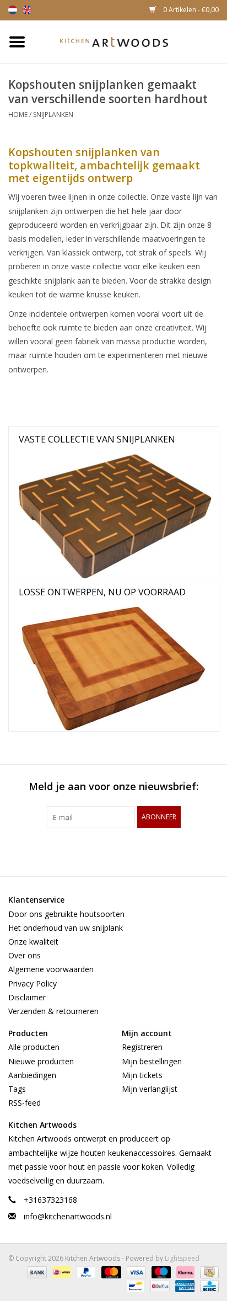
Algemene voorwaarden (51, 969)
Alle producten (34, 1047)
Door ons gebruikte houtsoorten (66, 914)
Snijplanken (53, 114)
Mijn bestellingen (152, 1061)
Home (18, 114)
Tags (17, 1089)
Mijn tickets (142, 1075)
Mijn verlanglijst (149, 1089)
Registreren (142, 1047)
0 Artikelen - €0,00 (190, 9)
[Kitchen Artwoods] (130, 41)
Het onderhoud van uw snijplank (65, 928)
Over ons (24, 955)
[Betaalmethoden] (36, 1272)
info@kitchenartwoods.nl (68, 1216)
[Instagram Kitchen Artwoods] (133, 851)
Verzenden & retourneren (53, 1011)
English (27, 10)
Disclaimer (27, 997)
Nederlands (12, 10)
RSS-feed (24, 1102)
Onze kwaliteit (33, 941)
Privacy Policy (32, 983)
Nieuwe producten (41, 1061)
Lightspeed (182, 1258)
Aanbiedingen (32, 1075)
